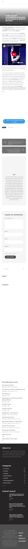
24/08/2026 (11, 498)
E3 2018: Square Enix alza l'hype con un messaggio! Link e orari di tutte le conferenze (16, 143)
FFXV (15, 148)
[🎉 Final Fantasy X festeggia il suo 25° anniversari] (14, 308)
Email (5, 238)
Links (20, 535)
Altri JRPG (9, 13)
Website (6, 246)
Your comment (8, 218)
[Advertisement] (14, 363)
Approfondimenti (14, 475)
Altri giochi (14, 468)
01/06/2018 (9, 23)
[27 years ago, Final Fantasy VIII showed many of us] (14, 322)
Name (6, 231)
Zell (6, 23)
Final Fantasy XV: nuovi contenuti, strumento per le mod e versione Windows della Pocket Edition (13, 151)
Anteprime (14, 473)
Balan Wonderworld (14, 480)
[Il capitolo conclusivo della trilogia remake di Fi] (14, 294)
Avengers (14, 478)
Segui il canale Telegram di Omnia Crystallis (14, 121)
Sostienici (22, 541)
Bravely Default (14, 482)
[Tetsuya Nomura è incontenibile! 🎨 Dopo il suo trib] (14, 337)
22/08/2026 (11, 518)
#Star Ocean (10, 127)
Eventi (10, 140)
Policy (20, 533)
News (14, 13)
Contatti (21, 538)
